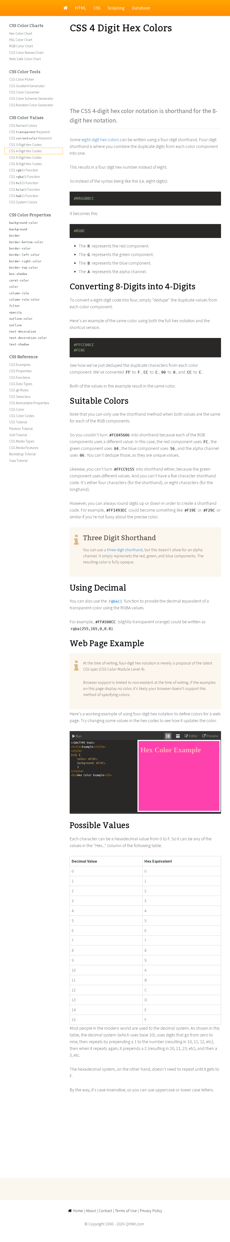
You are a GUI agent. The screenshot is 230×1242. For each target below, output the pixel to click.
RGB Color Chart (21, 46)
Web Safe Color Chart (25, 59)
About (91, 1210)
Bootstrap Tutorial (22, 454)
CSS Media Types (21, 441)
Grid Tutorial (18, 435)
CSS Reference (23, 357)
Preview (212, 736)
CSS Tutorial (18, 422)
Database (141, 8)
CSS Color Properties (30, 215)
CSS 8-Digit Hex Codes (25, 163)
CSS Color (16, 409)
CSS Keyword (29, 131)
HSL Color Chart (20, 39)
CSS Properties (20, 371)
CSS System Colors (23, 202)
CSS (96, 8)
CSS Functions (19, 377)
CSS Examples (19, 364)
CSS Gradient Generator (27, 86)
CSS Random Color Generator (31, 105)
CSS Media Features (23, 447)
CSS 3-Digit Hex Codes (25, 144)
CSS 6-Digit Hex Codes (25, 157)
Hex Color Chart (20, 33)
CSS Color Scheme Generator (31, 98)
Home (77, 1210)
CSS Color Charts (26, 26)
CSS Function (23, 170)
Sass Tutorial (18, 460)
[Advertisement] (145, 70)
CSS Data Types (20, 383)
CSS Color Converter (24, 92)
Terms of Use (126, 1210)
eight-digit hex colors (100, 139)
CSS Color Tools (24, 72)
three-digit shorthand (125, 549)
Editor (193, 736)
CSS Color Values (26, 118)
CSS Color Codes (21, 415)
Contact (105, 1210)
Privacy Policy (151, 1210)
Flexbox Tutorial (21, 428)
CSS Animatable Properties (29, 403)
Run (78, 736)
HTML (80, 8)
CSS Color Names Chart (26, 52)
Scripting (116, 8)
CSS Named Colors (23, 125)
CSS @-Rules (18, 390)
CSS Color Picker (21, 79)
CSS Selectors (19, 396)
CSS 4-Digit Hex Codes (25, 151)
